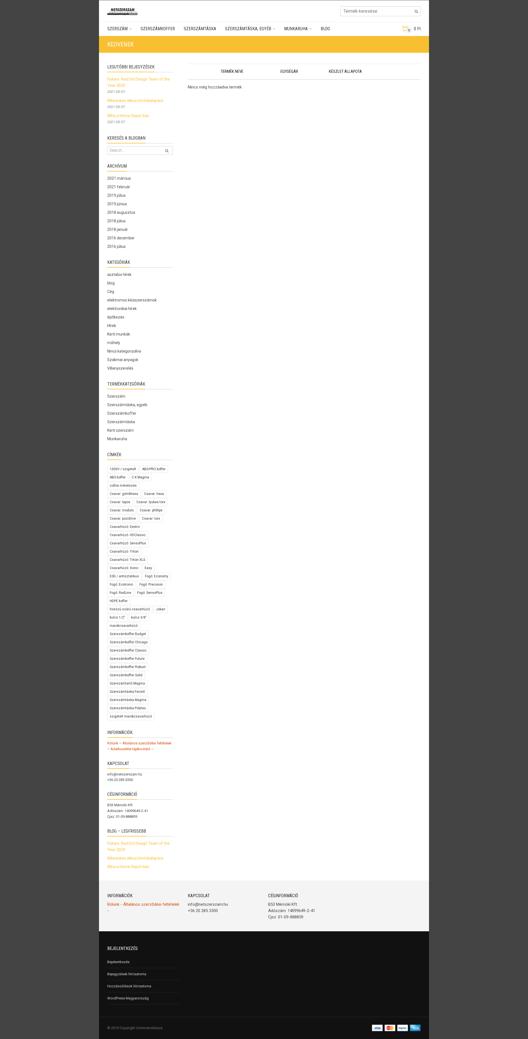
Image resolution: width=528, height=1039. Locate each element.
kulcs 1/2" (117, 617)
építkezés (115, 317)
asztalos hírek (119, 274)
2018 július (116, 221)
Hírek (111, 325)
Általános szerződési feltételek (147, 743)
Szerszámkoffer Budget (128, 634)
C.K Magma (140, 477)
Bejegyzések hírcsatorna (126, 974)
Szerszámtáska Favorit (127, 692)
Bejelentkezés (118, 962)
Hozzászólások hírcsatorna (129, 986)
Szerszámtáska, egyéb (248, 28)
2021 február (118, 187)
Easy (148, 568)
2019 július (116, 195)
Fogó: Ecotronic (121, 584)
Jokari (160, 609)
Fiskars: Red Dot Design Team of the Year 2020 (138, 82)
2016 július (116, 246)
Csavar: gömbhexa (124, 494)
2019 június (117, 204)
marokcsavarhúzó (124, 626)
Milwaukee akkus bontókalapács (135, 100)
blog (111, 283)
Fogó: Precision (151, 584)
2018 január (117, 229)
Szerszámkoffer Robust (128, 667)
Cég (110, 291)
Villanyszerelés (120, 368)
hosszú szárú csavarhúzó (130, 609)
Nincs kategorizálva (124, 351)
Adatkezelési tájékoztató (130, 749)
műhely (113, 342)
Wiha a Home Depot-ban (128, 115)
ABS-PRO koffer (154, 469)
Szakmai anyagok (122, 360)
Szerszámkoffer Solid (126, 675)
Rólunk (112, 743)
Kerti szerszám (120, 430)
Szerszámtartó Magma (127, 683)
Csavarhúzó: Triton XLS (127, 560)
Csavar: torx (151, 518)
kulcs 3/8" (139, 617)
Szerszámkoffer (158, 28)
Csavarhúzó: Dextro (125, 527)
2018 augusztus (121, 212)
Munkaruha (296, 28)
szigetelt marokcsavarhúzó (131, 716)
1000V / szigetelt (123, 469)
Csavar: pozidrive (123, 518)
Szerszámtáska (200, 28)
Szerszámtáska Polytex (128, 708)
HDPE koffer (119, 601)
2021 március (119, 178)
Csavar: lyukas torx (150, 502)
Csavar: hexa (154, 494)
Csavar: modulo (122, 510)
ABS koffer (118, 477)
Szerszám (117, 28)
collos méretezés (123, 485)
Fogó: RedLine (120, 593)
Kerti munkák (118, 334)
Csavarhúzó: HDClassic (128, 535)
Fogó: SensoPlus (150, 593)
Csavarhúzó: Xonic (124, 568)
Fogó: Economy (156, 576)
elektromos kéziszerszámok (132, 300)
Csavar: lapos (120, 502)
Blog (325, 28)
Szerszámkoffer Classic (128, 650)
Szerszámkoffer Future (127, 659)
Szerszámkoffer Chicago (129, 642)
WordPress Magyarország (128, 998)
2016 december (121, 238)
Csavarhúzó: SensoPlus (128, 543)
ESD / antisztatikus (124, 576)
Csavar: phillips (151, 510)
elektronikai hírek (122, 308)
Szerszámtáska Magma (128, 700)
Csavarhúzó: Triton (124, 551)
